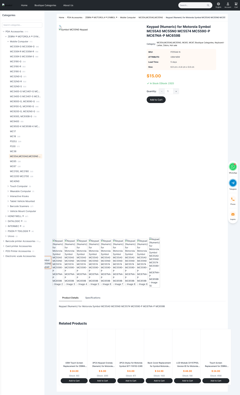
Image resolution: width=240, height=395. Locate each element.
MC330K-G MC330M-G (24, 46)
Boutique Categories (45, 5)
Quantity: (152, 91)
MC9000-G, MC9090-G (24, 101)
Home (24, 5)
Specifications (92, 297)
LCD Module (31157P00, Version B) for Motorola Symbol (187, 366)
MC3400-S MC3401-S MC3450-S (26, 96)
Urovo (13, 236)
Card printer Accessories (19, 246)
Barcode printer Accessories (23, 241)
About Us (68, 5)
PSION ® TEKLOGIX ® (21, 231)
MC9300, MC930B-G (23, 116)
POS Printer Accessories (20, 251)
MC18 (15, 136)
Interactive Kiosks (19, 196)
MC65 (15, 161)
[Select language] (218, 4)
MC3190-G (18, 61)
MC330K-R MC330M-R (24, 51)
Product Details (70, 297)
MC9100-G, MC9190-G (24, 106)
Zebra (166, 45)
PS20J (15, 141)
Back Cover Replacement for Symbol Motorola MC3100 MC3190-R (159, 366)
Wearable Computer (22, 191)
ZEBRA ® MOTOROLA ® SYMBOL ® (25, 36)
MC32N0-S (18, 86)
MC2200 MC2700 (21, 176)
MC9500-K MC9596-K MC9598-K (26, 126)
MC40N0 (14, 181)
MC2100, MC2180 (21, 171)
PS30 (15, 146)
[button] (60, 26)
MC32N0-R (18, 81)
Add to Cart (156, 99)
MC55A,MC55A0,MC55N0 (26, 156)
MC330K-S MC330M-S (24, 56)
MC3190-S (17, 71)
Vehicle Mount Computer (23, 211)
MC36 (13, 151)
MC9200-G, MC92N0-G (24, 111)
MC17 (13, 131)
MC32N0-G (18, 76)
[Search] (208, 5)
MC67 (15, 166)
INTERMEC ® (16, 226)
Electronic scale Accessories (21, 256)
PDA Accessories (17, 31)
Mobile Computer (21, 41)
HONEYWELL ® (18, 216)
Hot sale (173, 45)
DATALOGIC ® (17, 221)
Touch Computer (20, 186)
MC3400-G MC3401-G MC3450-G (26, 91)
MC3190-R (18, 66)
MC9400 (16, 121)
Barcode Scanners (21, 206)
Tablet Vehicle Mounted (22, 201)
